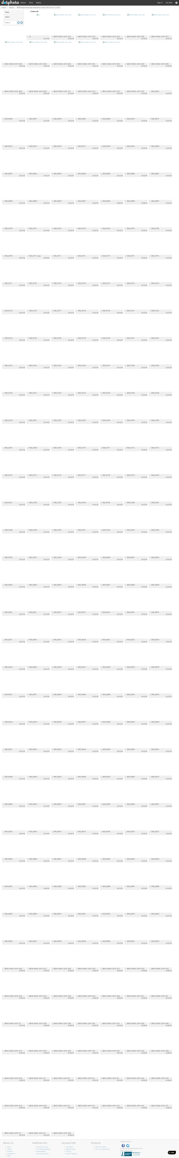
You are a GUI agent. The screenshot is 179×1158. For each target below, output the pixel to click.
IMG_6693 (106, 201)
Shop (31, 3)
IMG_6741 (130, 338)
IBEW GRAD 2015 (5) (61, 1078)
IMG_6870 (130, 831)
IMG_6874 (57, 831)
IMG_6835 (33, 722)
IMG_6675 (33, 146)
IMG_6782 (33, 502)
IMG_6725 (33, 311)
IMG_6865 (8, 859)
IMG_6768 (33, 448)
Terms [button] (9, 1149)
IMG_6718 (33, 283)
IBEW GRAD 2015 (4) (37, 1078)
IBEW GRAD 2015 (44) (38, 1106)
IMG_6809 (155, 585)
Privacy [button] (10, 1151)
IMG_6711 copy (35, 256)
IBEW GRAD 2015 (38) (62, 1023)
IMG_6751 (33, 393)
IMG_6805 (57, 585)
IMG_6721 (106, 283)
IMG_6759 (8, 420)
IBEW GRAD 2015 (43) (13, 1106)
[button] (176, 2)
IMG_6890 (33, 914)
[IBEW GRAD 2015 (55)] (111, 15)
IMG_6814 (106, 612)
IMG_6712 (81, 256)
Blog (9, 1147)
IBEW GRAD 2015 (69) (38, 91)
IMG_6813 (81, 612)
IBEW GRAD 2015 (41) (135, 1078)
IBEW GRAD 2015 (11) (86, 1106)
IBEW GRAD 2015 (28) (62, 969)
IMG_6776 (57, 475)
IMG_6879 (106, 777)
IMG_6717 (8, 283)
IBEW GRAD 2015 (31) (111, 969)
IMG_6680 (155, 146)
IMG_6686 (130, 174)
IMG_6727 (57, 311)
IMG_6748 (130, 365)
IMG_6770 (81, 448)
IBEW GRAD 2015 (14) (135, 1106)
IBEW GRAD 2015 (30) (86, 969)
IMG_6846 (130, 749)
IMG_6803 (8, 585)
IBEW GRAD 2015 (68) (13, 91)
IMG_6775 (33, 475)
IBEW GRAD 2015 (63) (135, 64)
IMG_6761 (33, 420)
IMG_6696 (130, 201)
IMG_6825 (33, 667)
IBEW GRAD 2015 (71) (62, 91)
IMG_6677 (81, 146)
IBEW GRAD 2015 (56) (135, 36)
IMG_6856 (8, 941)
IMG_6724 (8, 311)
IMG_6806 (81, 585)
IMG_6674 (8, 146)
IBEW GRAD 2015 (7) (12, 1023)
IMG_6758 (155, 393)
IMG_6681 (8, 174)
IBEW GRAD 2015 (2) (37, 1133)
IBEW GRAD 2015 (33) (160, 969)
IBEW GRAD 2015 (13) (111, 1106)
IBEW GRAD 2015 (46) (160, 1023)
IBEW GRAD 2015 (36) (38, 1023)
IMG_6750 (8, 393)
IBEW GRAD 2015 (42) (86, 996)
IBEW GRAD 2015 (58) (13, 64)
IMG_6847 (155, 749)
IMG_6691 (81, 201)
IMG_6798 (57, 557)
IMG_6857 (33, 941)
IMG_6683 (57, 174)
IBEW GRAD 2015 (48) (111, 996)
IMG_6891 (57, 914)
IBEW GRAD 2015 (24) (62, 1051)
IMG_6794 (155, 530)
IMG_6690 (57, 201)
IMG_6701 (33, 228)
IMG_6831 (8, 694)
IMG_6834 (8, 722)
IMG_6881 (81, 804)
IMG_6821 (106, 640)
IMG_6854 (155, 941)
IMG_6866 (33, 859)
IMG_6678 (106, 146)
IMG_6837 (81, 722)
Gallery (38, 3)
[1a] (38, 15)
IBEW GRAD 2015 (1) (12, 1133)
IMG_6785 (106, 502)
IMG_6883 (8, 804)
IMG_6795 (8, 557)
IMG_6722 (130, 283)
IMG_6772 (130, 448)
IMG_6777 (81, 475)
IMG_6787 (155, 502)
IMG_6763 (81, 420)
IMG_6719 (57, 283)
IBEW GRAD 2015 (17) (159, 1106)
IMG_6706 (155, 228)
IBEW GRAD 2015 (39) (62, 996)
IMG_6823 (155, 640)
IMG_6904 (155, 859)
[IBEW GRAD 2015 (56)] (136, 15)
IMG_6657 (33, 119)
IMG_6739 (81, 338)
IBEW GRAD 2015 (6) (85, 1078)
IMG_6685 (106, 174)
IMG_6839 (130, 722)
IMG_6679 (130, 146)
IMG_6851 (81, 914)
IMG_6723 (155, 283)
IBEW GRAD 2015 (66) (160, 64)
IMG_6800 (106, 557)
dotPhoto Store (100, 1147)
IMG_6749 (155, 365)
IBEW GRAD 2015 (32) (135, 969)
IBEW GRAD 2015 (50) (13, 1078)
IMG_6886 (106, 886)
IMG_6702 (57, 228)
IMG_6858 (57, 941)
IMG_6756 (130, 393)
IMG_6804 (33, 585)
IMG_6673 (155, 119)
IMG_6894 (57, 804)
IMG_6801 (130, 557)
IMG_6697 (155, 201)
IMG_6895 (106, 804)
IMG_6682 (33, 174)
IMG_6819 (57, 640)
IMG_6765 (130, 420)
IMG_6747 (106, 365)
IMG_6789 (33, 530)
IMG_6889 (106, 694)
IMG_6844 (81, 749)
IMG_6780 (155, 475)
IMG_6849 (33, 777)
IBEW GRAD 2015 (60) (62, 64)
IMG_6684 (81, 174)
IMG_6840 (155, 722)
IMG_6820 (81, 640)
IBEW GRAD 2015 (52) (62, 36)
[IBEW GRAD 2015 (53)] (87, 15)
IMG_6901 (155, 804)
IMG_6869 (81, 777)
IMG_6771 (106, 448)
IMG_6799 (81, 557)
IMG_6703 (81, 228)
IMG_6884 (81, 694)
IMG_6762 (57, 420)
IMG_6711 (57, 256)
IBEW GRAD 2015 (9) (110, 1078)
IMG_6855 (155, 914)
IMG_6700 (8, 228)
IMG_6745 (57, 365)
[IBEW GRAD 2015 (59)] (38, 42)
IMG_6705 (130, 228)
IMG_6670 (130, 119)
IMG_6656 (8, 119)
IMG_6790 (57, 530)
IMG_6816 (155, 612)
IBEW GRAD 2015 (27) (37, 969)
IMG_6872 (155, 831)
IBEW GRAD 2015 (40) (135, 1023)
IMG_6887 (130, 886)
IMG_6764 (106, 420)
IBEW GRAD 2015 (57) (160, 36)
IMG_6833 (155, 694)
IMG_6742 (155, 338)
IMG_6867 (57, 859)
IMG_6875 (81, 831)
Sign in (159, 3)
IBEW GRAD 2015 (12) (111, 1023)
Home (4, 7)
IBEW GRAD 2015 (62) (111, 64)
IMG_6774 (8, 475)
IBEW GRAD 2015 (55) (111, 36)
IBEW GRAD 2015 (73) (111, 91)
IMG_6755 (106, 393)
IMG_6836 (57, 722)
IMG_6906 (57, 886)
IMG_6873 (155, 777)
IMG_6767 (8, 448)
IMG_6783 (57, 502)
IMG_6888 (155, 886)
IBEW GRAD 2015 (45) (38, 1051)
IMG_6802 (155, 557)
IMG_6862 (106, 859)
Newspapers (41, 1151)
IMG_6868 (81, 859)
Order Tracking (71, 1154)
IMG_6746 (81, 365)
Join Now (169, 3)
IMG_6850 (57, 777)
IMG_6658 (57, 119)
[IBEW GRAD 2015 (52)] (62, 15)
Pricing (68, 1151)
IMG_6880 (130, 777)
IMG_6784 (81, 502)
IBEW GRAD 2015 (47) (13, 1051)
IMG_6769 (57, 448)
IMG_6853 (130, 914)
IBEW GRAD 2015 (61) (86, 64)
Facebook (123, 1145)
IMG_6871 (33, 694)
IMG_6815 (130, 612)
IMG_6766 (155, 420)
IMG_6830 (155, 667)
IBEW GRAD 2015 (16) (111, 1051)
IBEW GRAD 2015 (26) (13, 969)
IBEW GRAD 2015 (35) (38, 996)
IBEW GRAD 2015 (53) (86, 36)
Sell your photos (43, 1154)
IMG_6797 (33, 557)
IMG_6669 (106, 119)
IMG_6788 (8, 530)
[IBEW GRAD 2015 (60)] (62, 42)
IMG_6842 (33, 749)
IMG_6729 (81, 311)
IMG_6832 (130, 694)
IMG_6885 (81, 886)
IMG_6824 (8, 667)
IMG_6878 (106, 831)
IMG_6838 (106, 722)
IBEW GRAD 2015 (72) (86, 91)
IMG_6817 (8, 640)
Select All (34, 11)
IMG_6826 (57, 667)
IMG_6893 (33, 804)
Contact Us (11, 1154)
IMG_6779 (130, 475)
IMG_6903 (33, 831)
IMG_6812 (57, 612)
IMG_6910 (8, 886)
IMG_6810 (8, 612)
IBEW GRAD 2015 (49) (160, 1051)
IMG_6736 (57, 338)
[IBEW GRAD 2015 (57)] (160, 15)
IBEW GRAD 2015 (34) (13, 996)
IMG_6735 (33, 338)
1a (30, 36)
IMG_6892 (8, 914)
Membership (70, 1149)
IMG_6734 (8, 338)
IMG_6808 (130, 585)
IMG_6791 (81, 530)
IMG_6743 (8, 365)
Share (7, 17)
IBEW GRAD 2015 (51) (135, 996)
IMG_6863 (130, 859)
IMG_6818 (33, 640)
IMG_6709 (8, 256)
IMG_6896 (130, 804)
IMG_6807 (106, 585)
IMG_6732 (155, 311)
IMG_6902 (8, 831)
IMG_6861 (130, 941)
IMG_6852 (106, 914)
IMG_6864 (57, 694)
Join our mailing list (102, 1149)
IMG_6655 (155, 91)
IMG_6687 (155, 174)
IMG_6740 (106, 338)
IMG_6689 (33, 201)
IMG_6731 (130, 311)
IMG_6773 (155, 448)
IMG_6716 (155, 256)
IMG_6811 (32, 612)
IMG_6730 (106, 311)
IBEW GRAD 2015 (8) (159, 996)
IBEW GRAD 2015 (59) (38, 64)
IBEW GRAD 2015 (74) (135, 91)
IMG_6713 (106, 256)
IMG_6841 (8, 749)
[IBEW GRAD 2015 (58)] (14, 42)
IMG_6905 (33, 886)
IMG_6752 (57, 393)
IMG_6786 (130, 502)
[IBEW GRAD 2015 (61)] (87, 42)
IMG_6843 (57, 749)
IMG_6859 (81, 941)
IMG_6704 (106, 228)
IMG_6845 (106, 749)
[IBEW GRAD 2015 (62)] (111, 42)
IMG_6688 (8, 201)
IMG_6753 (81, 393)
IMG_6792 (106, 530)
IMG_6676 (57, 146)
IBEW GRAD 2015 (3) (61, 1106)
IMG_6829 (130, 667)
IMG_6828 (106, 667)
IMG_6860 (106, 941)
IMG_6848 (8, 777)
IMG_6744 (33, 365)
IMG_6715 (130, 256)
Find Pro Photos (42, 1147)
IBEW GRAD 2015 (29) (62, 1133)
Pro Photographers (44, 1149)
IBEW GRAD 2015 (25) (135, 1051)
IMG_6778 (106, 475)
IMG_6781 (8, 502)
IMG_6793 (130, 530)
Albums (23, 3)
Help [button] (9, 1156)
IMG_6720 (81, 283)
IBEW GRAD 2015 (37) (160, 1078)
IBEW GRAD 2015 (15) (86, 1051)
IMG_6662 (81, 119)
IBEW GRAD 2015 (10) (86, 1023)
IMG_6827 (81, 667)
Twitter (127, 1145)
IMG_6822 (130, 640)
